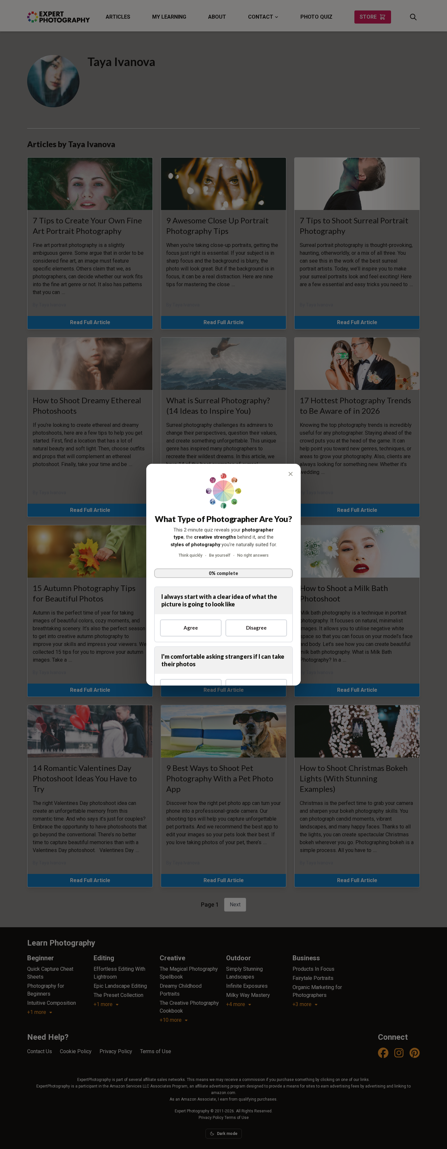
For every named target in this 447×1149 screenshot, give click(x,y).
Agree (191, 628)
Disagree (256, 628)
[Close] (290, 473)
